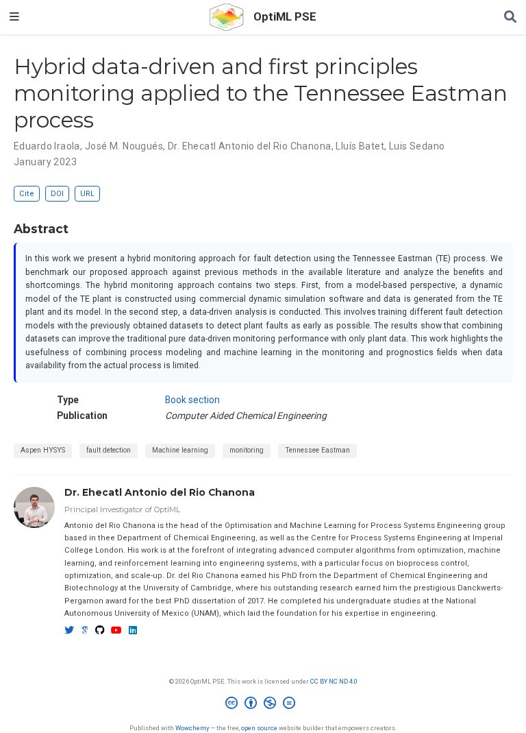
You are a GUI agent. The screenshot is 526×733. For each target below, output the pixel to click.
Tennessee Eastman (317, 450)
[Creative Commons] (263, 705)
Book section (192, 399)
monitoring (246, 450)
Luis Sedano (417, 146)
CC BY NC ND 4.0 (334, 681)
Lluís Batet (360, 146)
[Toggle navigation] (14, 17)
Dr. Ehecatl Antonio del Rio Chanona (249, 146)
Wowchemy (192, 728)
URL (87, 193)
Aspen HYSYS (43, 450)
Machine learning (180, 450)
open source (259, 728)
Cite (26, 193)
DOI (57, 193)
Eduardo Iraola (47, 146)
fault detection (108, 450)
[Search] (510, 17)
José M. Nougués (124, 146)
